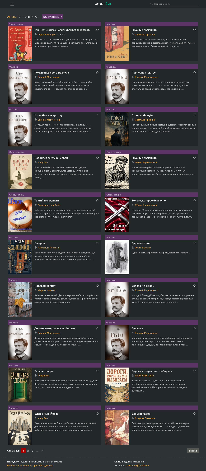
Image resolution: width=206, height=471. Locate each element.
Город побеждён (142, 115)
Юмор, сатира (16, 152)
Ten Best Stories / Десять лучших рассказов (62, 30)
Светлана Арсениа (145, 34)
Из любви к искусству (48, 115)
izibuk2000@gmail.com (138, 465)
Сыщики (39, 243)
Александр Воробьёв (49, 204)
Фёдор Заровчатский (146, 162)
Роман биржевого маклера (51, 72)
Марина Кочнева (47, 290)
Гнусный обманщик (144, 30)
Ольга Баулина (143, 247)
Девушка (137, 328)
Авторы (12, 16)
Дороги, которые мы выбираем (54, 328)
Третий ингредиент (46, 200)
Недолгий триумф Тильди (51, 158)
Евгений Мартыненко (49, 77)
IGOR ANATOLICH (144, 375)
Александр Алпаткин (49, 247)
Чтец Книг (43, 162)
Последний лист (45, 286)
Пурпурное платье (144, 72)
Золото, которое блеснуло (149, 200)
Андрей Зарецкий (47, 34)
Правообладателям (43, 465)
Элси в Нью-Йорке (46, 413)
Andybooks (43, 375)
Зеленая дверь (44, 371)
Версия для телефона (19, 465)
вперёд (193, 450)
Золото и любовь (143, 286)
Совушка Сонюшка (145, 418)
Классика (111, 24)
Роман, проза (16, 24)
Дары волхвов (141, 243)
